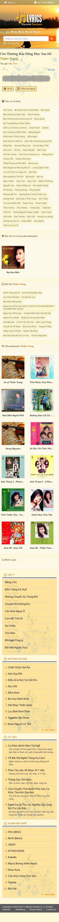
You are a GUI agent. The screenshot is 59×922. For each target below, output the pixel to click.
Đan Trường (19, 217)
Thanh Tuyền (41, 203)
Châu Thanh (34, 128)
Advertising (20, 909)
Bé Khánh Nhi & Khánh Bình (26, 110)
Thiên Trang (9, 59)
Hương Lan (33, 163)
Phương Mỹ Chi (10, 194)
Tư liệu (12, 737)
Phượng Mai (34, 190)
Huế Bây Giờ (8, 322)
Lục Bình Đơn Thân (19, 711)
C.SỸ (30, 32)
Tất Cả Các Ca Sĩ (10, 225)
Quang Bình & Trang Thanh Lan (32, 194)
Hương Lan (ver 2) (11, 221)
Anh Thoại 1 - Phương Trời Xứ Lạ (13, 481)
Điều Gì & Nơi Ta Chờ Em (22, 680)
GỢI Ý (11, 574)
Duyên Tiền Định (30, 331)
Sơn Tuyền (43, 199)
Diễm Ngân (32, 137)
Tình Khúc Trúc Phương (42, 382)
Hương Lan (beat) (45, 217)
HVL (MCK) (14, 832)
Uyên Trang (46, 212)
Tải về (9, 89)
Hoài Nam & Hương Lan (29, 154)
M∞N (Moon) (15, 838)
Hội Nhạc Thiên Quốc (20, 705)
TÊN (15, 32)
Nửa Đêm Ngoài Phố (13, 415)
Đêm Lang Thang (43, 322)
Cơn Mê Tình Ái (14, 618)
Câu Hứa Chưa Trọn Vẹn (22, 876)
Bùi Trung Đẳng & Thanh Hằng (16, 123)
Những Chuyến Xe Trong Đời (21, 596)
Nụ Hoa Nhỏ (13, 272)
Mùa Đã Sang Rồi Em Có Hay (16, 335)
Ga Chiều (10, 625)
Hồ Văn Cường (9, 154)
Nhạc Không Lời (24, 185)
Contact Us (51, 909)
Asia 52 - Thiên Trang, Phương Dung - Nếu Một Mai (42, 548)
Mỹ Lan (40, 177)
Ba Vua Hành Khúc (18, 698)
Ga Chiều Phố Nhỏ (11, 297)
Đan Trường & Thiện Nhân (14, 132)
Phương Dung (21, 190)
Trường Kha (35, 208)
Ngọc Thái (31, 181)
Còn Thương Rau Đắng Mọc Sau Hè (25, 54)
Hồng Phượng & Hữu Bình (14, 163)
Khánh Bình (27, 221)
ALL (8, 32)
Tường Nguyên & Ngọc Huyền (26, 212)
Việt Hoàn (7, 217)
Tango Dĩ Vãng (45, 326)
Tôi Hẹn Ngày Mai (39, 335)
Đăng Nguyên (34, 132)
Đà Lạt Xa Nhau (29, 326)
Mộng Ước (11, 582)
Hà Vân (17, 150)
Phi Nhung (7, 190)
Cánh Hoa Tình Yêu (42, 515)
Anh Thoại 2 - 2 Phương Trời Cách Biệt (42, 481)
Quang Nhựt (8, 199)
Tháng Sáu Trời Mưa (19, 779)
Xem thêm (49, 730)
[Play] (5, 70)
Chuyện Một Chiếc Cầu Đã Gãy (37, 313)
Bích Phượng (33, 114)
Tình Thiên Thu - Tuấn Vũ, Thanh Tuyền (13, 515)
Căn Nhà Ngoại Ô (15, 611)
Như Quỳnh (39, 221)
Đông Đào (7, 146)
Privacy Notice (36, 909)
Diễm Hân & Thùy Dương (14, 137)
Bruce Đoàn (39, 119)
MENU (10, 3)
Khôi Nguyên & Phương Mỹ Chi (16, 168)
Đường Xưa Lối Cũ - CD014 (42, 415)
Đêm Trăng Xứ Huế (16, 589)
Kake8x (12, 857)
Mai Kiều (33, 172)
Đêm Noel (13, 692)
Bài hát (12, 888)
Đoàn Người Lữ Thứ (19, 724)
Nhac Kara (14, 870)
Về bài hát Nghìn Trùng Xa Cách (26, 758)
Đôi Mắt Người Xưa (16, 647)
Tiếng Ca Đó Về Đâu (12, 331)
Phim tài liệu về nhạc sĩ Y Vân (26, 770)
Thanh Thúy (28, 203)
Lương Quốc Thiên (41, 168)
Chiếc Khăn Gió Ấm (19, 667)
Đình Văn (31, 217)
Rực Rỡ (12, 686)
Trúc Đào (10, 633)
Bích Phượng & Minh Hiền (14, 114)
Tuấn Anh (46, 208)
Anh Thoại (7, 110)
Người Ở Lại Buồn (11, 318)
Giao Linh (7, 150)
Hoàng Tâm (8, 159)
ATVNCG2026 (16, 851)
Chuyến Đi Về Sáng (11, 326)
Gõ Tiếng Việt (13, 43)
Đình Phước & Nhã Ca (12, 141)
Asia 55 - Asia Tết (13, 548)
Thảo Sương (8, 208)
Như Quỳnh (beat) (40, 185)
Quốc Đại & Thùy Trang (26, 199)
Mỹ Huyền (30, 177)
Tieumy (12, 882)
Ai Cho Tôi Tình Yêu (25, 322)
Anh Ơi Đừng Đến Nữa (32, 293)
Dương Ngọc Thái (40, 146)
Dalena (45, 128)
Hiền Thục (41, 150)
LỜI (22, 32)
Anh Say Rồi (15, 673)
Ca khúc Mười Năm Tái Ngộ (24, 745)
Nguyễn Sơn (8, 185)
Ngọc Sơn (20, 181)
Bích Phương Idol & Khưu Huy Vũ (17, 119)
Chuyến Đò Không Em (17, 604)
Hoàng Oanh (47, 154)
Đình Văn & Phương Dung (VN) (38, 141)
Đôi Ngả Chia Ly (14, 640)
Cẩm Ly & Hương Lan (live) (15, 128)
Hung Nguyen (13, 448)
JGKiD (11, 844)
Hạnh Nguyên (29, 150)
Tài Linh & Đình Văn (11, 203)
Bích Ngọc (45, 110)
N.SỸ (38, 32)
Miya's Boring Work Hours (22, 863)
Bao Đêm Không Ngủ (12, 302)
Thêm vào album (27, 89)
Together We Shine (18, 717)
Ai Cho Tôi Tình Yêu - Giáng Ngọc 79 (42, 448)
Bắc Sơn (13, 63)
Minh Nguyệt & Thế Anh (13, 177)
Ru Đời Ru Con (28, 297)
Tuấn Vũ (7, 212)
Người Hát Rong (46, 181)
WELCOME (45, 3)
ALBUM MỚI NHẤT (17, 823)
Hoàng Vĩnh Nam (23, 159)
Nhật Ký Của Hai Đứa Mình (33, 318)
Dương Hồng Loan (22, 146)
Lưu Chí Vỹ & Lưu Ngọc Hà (15, 172)
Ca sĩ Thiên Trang (13, 382)
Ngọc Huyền (8, 181)
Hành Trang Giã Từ (11, 293)
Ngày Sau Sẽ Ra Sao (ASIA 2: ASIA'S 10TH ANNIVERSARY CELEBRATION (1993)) (28, 307)
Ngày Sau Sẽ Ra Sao (12, 313)
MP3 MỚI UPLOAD (17, 659)
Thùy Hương (22, 208)
